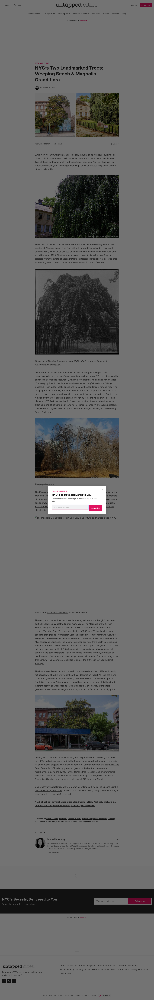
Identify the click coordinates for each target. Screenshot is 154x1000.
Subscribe (95, 508)
